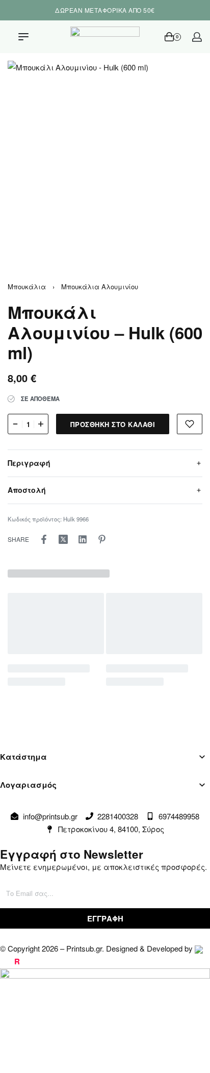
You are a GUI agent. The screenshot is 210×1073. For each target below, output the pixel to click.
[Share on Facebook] (43, 539)
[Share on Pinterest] (102, 539)
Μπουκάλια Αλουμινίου (99, 286)
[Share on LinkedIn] (82, 539)
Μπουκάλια (27, 286)
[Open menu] (23, 37)
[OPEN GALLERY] (105, 158)
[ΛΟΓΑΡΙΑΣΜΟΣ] (197, 37)
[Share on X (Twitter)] (63, 539)
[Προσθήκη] (189, 424)
